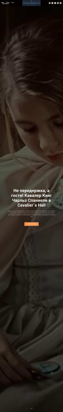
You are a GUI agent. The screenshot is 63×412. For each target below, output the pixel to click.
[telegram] (52, 3)
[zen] (58, 3)
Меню (2, 2)
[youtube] (60, 3)
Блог (13, 2)
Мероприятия (5, 3)
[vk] (55, 3)
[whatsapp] (50, 3)
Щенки (7, 2)
